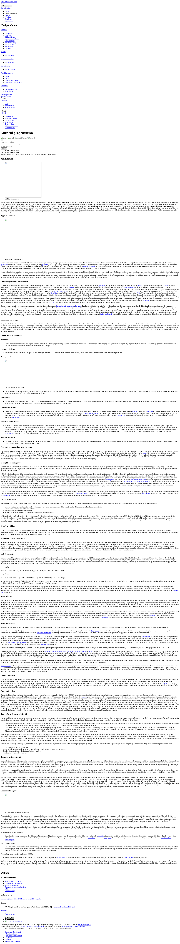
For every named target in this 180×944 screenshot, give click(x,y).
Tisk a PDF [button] (4, 86)
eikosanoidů (146, 637)
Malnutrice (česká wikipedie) (10, 899)
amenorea (148, 481)
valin (90, 651)
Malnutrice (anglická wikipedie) (30, 899)
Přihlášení (8, 19)
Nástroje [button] (3, 111)
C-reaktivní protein (91, 413)
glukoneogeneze (129, 287)
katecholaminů (61, 306)
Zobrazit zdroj (9, 106)
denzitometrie (9, 433)
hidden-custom (10, 69)
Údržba (7, 76)
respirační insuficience (44, 633)
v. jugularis (107, 838)
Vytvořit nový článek (12, 39)
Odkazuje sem (9, 116)
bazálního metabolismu (138, 480)
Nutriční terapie (10, 914)
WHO (166, 683)
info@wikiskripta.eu (84, 925)
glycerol (166, 285)
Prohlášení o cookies (13, 941)
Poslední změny (10, 41)
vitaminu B (121, 415)
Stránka (3, 96)
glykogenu (4, 265)
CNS (138, 293)
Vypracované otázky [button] (7, 59)
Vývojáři (9, 937)
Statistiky (9, 939)
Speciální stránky (10, 42)
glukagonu (70, 306)
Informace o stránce (11, 126)
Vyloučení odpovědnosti (14, 936)
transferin (150, 411)
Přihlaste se (5, 6)
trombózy (101, 836)
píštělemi (105, 617)
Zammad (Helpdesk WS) (13, 82)
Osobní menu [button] (5, 66)
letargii (144, 453)
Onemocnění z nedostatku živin (15, 887)
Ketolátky (54, 293)
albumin (134, 411)
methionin (62, 651)
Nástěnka (8, 35)
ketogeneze (95, 631)
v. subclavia (91, 838)
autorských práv (67, 926)
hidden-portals (9, 55)
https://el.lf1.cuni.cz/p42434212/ (64, 907)
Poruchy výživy (10, 891)
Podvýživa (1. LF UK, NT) (14, 881)
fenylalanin (70, 651)
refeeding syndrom (82, 493)
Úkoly (7, 78)
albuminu (146, 300)
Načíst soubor (9, 44)
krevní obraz (16, 417)
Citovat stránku (10, 128)
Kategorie (4, 910)
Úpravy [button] (3, 98)
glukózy (45, 265)
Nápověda (8, 33)
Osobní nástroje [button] (6, 8)
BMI (6, 889)
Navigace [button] (4, 30)
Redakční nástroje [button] (7, 73)
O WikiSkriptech (11, 934)
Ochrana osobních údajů (13, 932)
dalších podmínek (79, 926)
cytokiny (51, 302)
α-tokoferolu (45, 644)
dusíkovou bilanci (106, 314)
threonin (77, 651)
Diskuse (7, 15)
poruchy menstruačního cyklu (134, 481)
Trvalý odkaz (9, 124)
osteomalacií (6, 495)
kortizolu (71, 287)
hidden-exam (9, 62)
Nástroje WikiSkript (11, 80)
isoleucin (47, 651)
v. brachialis (61, 857)
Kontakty (8, 48)
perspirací (152, 615)
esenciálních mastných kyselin (17, 642)
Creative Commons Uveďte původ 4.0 (32, 926)
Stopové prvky (6, 666)
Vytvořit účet (9, 21)
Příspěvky (8, 17)
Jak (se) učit (9, 46)
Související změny (11, 118)
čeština (7, 11)
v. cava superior (129, 857)
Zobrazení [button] (4, 100)
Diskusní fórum (10, 37)
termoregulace (109, 480)
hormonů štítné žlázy (60, 291)
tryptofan (84, 651)
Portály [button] (3, 52)
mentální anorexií (89, 266)
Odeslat (4, 148)
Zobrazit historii (10, 107)
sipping (84, 697)
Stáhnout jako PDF (11, 89)
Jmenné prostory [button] (6, 95)
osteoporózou (146, 493)
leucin (52, 651)
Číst (6, 104)
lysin (56, 651)
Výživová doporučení (12, 885)
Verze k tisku (9, 91)
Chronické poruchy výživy (14, 883)
